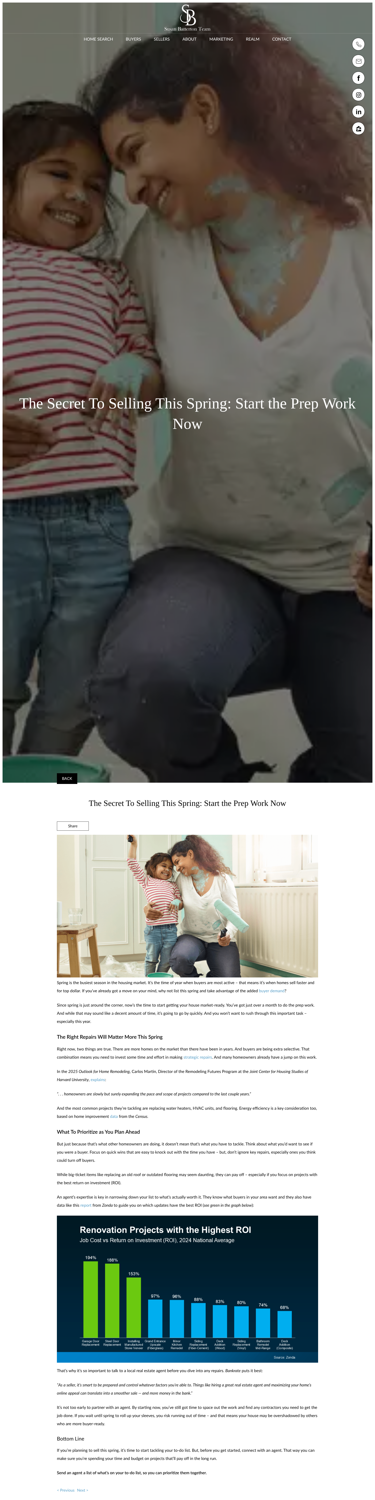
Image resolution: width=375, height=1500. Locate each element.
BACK (67, 778)
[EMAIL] (358, 61)
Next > (82, 1490)
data (114, 1116)
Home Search (98, 39)
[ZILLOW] (358, 128)
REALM (252, 39)
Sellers (162, 39)
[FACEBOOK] (358, 77)
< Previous (65, 1490)
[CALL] (358, 44)
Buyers (133, 39)
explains (98, 1079)
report (86, 1205)
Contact (281, 39)
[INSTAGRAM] (358, 94)
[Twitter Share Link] (73, 840)
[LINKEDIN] (358, 111)
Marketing (221, 39)
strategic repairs (197, 1057)
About (189, 39)
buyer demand (271, 990)
